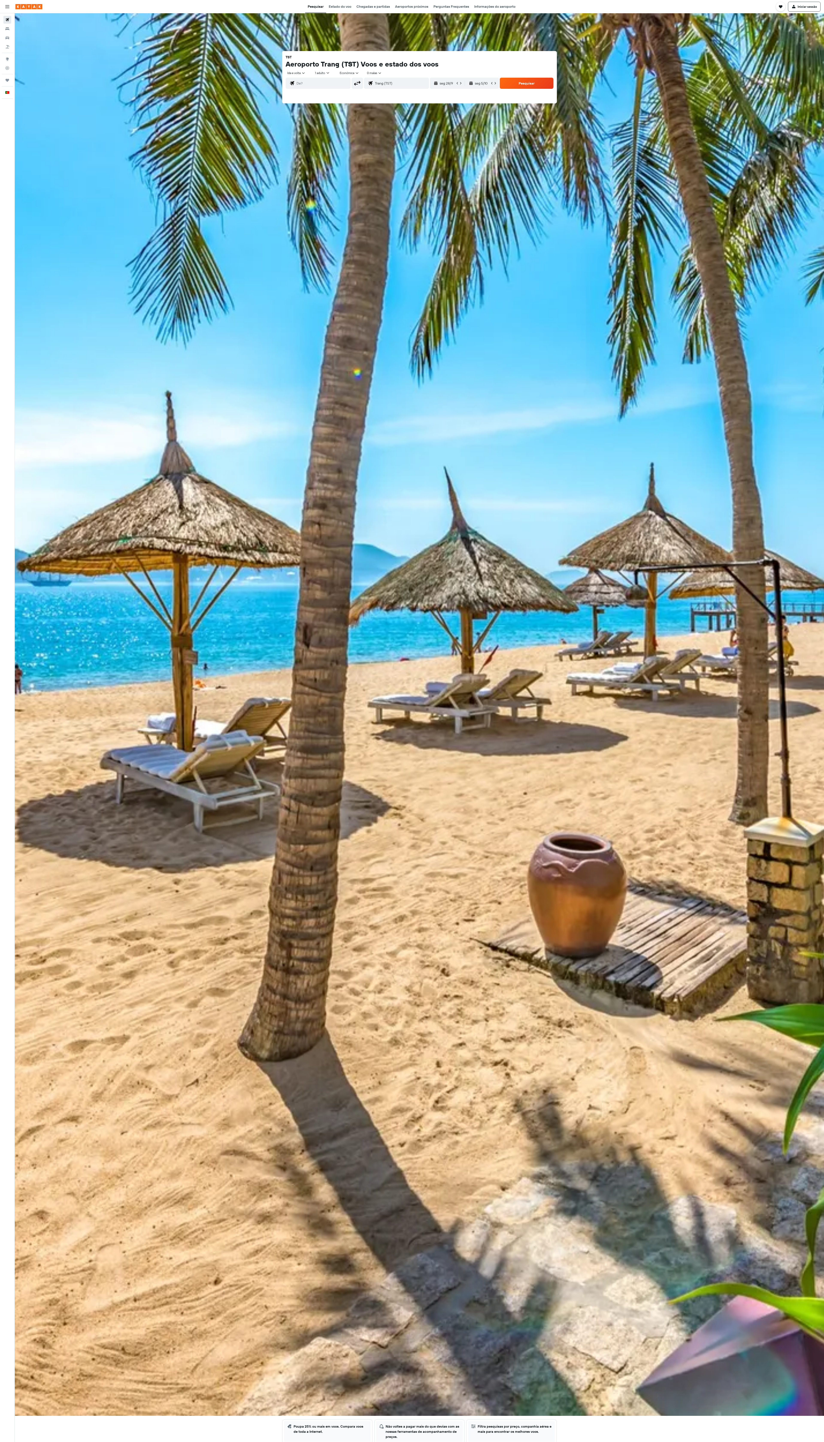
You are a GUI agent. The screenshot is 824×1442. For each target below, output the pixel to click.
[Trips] (7, 80)
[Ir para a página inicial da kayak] (28, 6)
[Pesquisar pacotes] (7, 46)
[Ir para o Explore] (7, 59)
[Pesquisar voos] (7, 19)
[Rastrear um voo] (7, 68)
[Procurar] (7, 28)
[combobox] (296, 73)
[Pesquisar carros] (7, 37)
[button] (7, 6)
